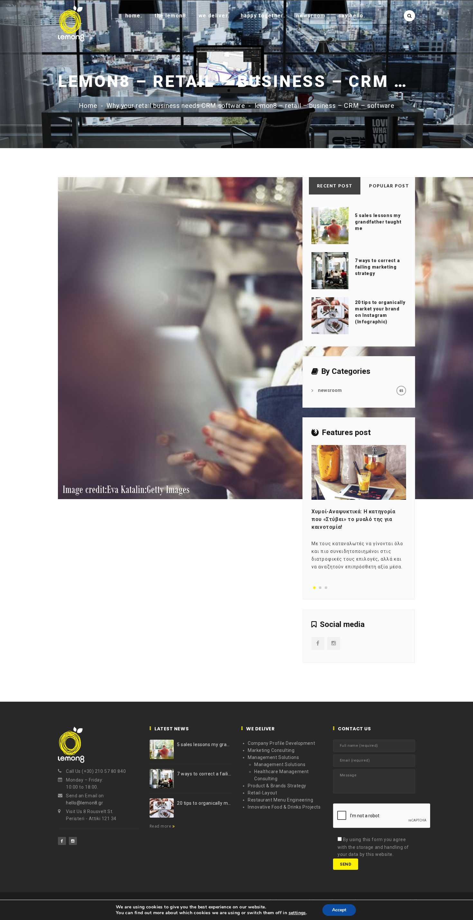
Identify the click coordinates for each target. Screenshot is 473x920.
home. (133, 16)
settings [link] (297, 913)
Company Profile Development (281, 743)
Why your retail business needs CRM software (176, 105)
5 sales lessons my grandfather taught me (378, 222)
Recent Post (334, 185)
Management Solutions (273, 757)
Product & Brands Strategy (277, 785)
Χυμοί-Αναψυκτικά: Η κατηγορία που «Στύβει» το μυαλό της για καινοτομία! (353, 519)
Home (88, 105)
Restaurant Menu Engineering (280, 799)
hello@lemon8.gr (84, 802)
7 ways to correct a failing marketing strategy (377, 267)
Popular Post (389, 185)
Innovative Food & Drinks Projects (284, 807)
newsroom (330, 390)
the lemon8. (171, 16)
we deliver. (214, 16)
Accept (339, 910)
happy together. (263, 16)
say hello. (351, 16)
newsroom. (311, 16)
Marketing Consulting (271, 750)
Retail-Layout (262, 792)
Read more (161, 826)
